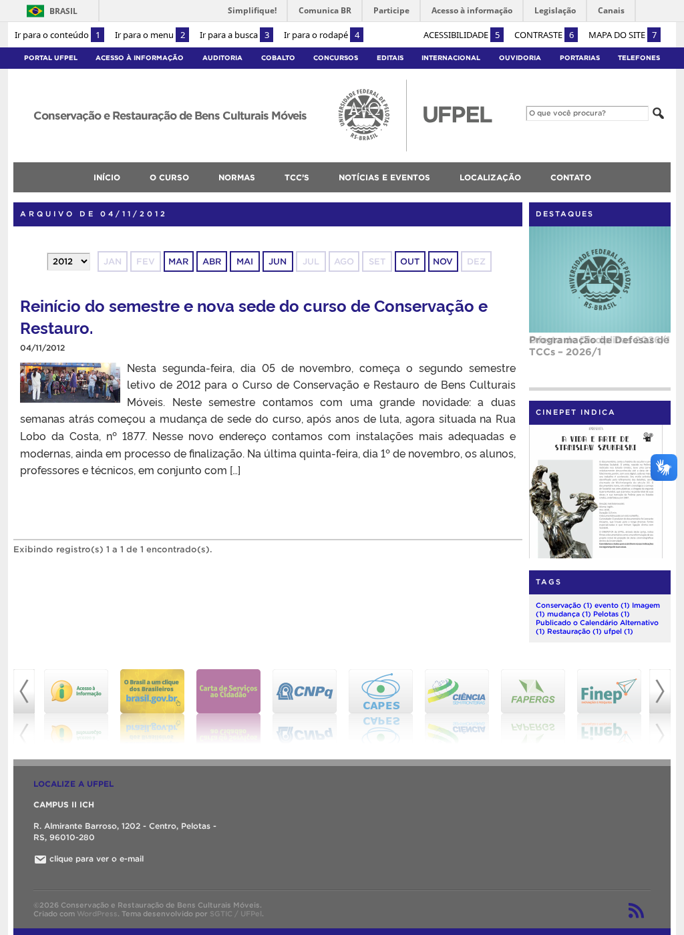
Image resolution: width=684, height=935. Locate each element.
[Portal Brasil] (152, 706)
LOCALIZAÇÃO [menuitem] (490, 177)
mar (178, 261)
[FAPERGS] (533, 706)
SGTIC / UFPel (236, 914)
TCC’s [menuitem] (297, 177)
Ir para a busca (234, 35)
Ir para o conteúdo (57, 35)
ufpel (618, 631)
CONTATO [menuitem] (570, 177)
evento (612, 605)
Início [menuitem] (107, 177)
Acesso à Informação (140, 57)
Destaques (565, 214)
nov (443, 261)
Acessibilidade (461, 35)
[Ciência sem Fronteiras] (457, 706)
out (409, 261)
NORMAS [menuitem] (236, 177)
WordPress (97, 914)
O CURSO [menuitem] (169, 177)
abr (211, 261)
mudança (569, 614)
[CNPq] (305, 706)
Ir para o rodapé (321, 35)
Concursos (335, 57)
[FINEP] (609, 706)
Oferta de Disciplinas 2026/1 (599, 339)
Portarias (580, 57)
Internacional (450, 57)
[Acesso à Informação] (76, 706)
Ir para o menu (150, 35)
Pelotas (611, 614)
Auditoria (222, 57)
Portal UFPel (50, 57)
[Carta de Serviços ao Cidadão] (228, 706)
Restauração (574, 631)
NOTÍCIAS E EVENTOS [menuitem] (384, 177)
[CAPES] (381, 706)
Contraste (544, 35)
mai (244, 261)
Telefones (639, 57)
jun (278, 261)
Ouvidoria (520, 57)
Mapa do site (622, 35)
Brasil (63, 11)
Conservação (564, 605)
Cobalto (278, 57)
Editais (390, 57)
